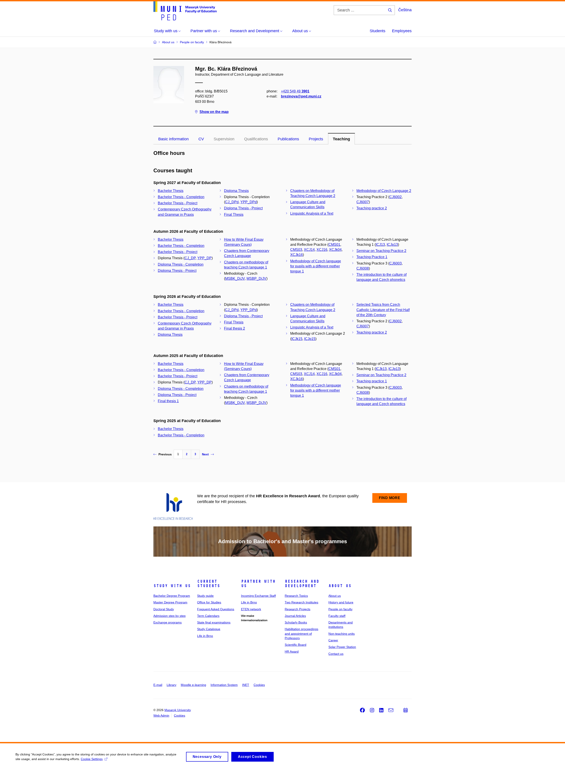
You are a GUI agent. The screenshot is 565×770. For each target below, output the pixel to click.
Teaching (341, 139)
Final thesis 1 (168, 401)
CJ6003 (395, 263)
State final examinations (213, 622)
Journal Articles (295, 616)
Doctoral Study (163, 609)
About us (339, 585)
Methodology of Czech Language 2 (383, 191)
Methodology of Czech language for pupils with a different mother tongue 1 (315, 266)
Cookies (259, 685)
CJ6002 (395, 197)
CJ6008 (362, 268)
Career (333, 640)
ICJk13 (381, 369)
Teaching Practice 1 (371, 257)
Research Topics (296, 595)
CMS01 (334, 244)
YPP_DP (204, 258)
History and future (340, 602)
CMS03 (296, 250)
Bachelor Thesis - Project (177, 203)
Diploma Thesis (236, 191)
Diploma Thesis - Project (243, 208)
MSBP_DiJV (256, 278)
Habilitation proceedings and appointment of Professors (301, 633)
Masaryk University (177, 710)
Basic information (173, 139)
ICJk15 (296, 339)
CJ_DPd (232, 202)
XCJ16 (321, 250)
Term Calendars (208, 616)
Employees (402, 31)
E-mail (157, 685)
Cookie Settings (92, 759)
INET (245, 685)
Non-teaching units (341, 633)
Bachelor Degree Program (171, 595)
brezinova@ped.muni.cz (301, 96)
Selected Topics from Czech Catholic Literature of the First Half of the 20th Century (383, 310)
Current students (208, 583)
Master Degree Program (170, 602)
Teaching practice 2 (371, 208)
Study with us (172, 585)
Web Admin (161, 715)
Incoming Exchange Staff (258, 595)
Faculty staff (336, 616)
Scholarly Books (296, 622)
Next (205, 454)
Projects (316, 139)
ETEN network (251, 609)
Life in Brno (205, 636)
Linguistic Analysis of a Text (311, 213)
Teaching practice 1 (371, 381)
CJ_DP (190, 258)
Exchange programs (167, 622)
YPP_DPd (248, 202)
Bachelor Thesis (170, 191)
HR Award (292, 651)
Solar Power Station (342, 647)
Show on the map (214, 112)
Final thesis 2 (234, 328)
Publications (288, 139)
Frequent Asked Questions (215, 609)
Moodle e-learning (193, 685)
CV (201, 139)
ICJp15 (309, 339)
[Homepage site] (185, 10)
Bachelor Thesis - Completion (181, 197)
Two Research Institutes (301, 602)
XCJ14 (309, 250)
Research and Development (302, 583)
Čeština (405, 10)
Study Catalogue (208, 629)
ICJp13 (392, 244)
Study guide (205, 595)
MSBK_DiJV (235, 278)
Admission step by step (169, 616)
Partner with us (258, 583)
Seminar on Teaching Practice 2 (381, 251)
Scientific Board (295, 644)
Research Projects (297, 609)
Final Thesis (233, 214)
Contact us (335, 653)
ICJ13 (380, 244)
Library (171, 685)
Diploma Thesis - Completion (180, 264)
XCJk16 (296, 255)
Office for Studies (209, 602)
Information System (224, 685)
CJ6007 (362, 202)
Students (377, 31)
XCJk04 (335, 250)
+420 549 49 (295, 91)
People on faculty (340, 609)
